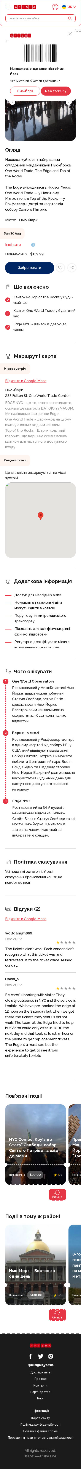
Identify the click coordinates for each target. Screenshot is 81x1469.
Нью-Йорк (25, 91)
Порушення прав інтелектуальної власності (40, 1437)
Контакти (40, 1385)
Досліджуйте (40, 1372)
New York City (55, 91)
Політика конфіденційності (40, 1424)
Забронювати (29, 268)
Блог (40, 1398)
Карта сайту (40, 1418)
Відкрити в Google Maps (25, 381)
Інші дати (13, 245)
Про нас (40, 1379)
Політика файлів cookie (40, 1431)
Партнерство (40, 1392)
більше (57, 1197)
